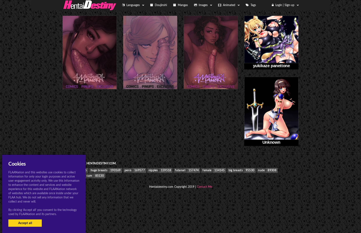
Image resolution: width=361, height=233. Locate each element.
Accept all (25, 223)
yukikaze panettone (271, 65)
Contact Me (204, 186)
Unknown (271, 142)
